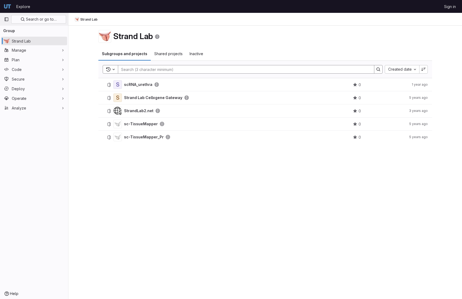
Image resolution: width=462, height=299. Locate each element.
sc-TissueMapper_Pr (144, 137)
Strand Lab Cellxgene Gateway (153, 98)
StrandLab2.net (138, 111)
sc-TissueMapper (141, 124)
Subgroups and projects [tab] (124, 53)
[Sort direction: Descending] (423, 69)
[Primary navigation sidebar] (6, 19)
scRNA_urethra (138, 84)
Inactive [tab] (196, 53)
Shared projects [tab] (168, 53)
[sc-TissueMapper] (117, 124)
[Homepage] (7, 6)
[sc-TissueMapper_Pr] (117, 137)
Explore (23, 6)
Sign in (450, 6)
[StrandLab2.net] (117, 111)
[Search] (378, 69)
